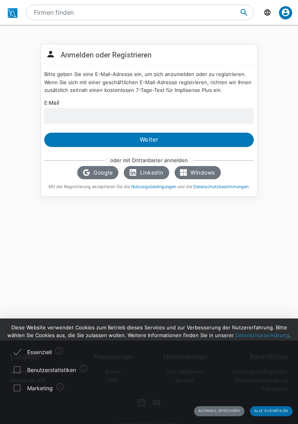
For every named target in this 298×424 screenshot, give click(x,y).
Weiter (149, 139)
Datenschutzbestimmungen (220, 186)
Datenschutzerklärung (262, 335)
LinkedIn (150, 172)
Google (102, 172)
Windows (202, 172)
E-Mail (51, 103)
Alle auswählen (271, 410)
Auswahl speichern (219, 410)
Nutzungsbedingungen (153, 186)
